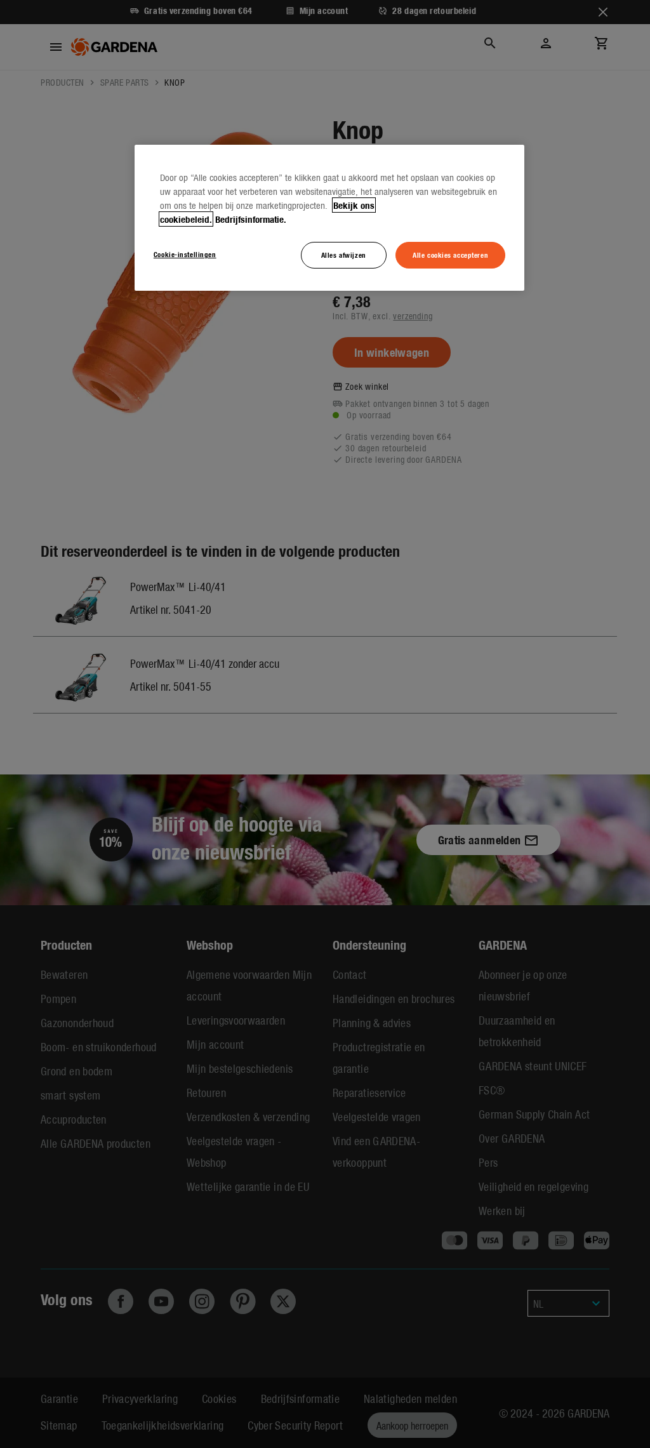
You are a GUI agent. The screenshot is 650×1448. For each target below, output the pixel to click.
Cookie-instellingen (185, 254)
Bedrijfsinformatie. (250, 219)
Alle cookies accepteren (450, 254)
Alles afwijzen (343, 254)
